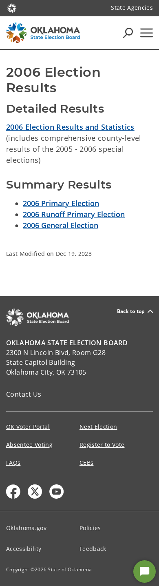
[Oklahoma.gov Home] (12, 7)
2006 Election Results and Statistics (70, 127)
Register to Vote (102, 444)
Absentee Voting (29, 444)
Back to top (131, 311)
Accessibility (23, 549)
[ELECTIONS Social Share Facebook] (13, 491)
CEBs (86, 462)
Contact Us (24, 394)
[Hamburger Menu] (146, 33)
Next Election (98, 427)
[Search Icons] (128, 32)
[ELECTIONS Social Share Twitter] (35, 491)
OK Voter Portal (28, 427)
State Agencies (132, 7)
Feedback (93, 549)
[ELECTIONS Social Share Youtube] (56, 491)
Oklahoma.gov (26, 528)
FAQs (13, 462)
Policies (90, 528)
